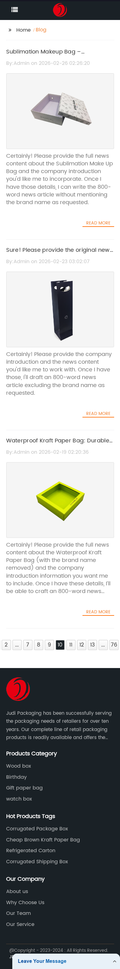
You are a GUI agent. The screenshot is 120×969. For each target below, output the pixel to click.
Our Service (20, 924)
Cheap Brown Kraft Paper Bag (43, 840)
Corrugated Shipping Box (37, 861)
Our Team (18, 913)
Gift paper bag (24, 788)
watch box (19, 799)
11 (70, 645)
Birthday (16, 777)
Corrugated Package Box (37, 829)
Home (23, 30)
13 (92, 645)
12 (81, 645)
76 (114, 645)
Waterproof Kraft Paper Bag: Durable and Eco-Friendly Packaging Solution (58, 445)
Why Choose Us (25, 903)
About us (17, 892)
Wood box (18, 766)
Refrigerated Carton (30, 850)
